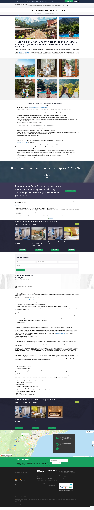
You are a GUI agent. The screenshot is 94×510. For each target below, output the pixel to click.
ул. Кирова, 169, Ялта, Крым (29, 1)
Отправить (19, 270)
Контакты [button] (59, 5)
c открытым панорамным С (24, 52)
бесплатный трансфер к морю (65, 356)
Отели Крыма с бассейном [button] (50, 477)
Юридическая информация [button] (39, 477)
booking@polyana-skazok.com (65, 443)
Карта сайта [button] (50, 487)
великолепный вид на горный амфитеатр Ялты (38, 107)
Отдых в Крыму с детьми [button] (52, 480)
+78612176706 (18, 1)
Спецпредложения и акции (24, 276)
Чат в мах (62, 446)
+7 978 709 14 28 (46, 1)
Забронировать (68, 1)
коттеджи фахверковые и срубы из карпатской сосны (28, 299)
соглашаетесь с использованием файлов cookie (60, 508)
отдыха (30, 146)
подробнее (22, 249)
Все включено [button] (39, 5)
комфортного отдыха (60, 333)
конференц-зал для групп (22, 142)
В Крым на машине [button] (51, 485)
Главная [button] (29, 5)
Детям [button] (50, 5)
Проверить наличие (71, 190)
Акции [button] (53, 5)
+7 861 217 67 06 (65, 5)
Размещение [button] (33, 5)
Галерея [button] (55, 5)
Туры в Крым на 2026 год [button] (41, 484)
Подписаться (56, 462)
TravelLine (17, 15)
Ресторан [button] (44, 5)
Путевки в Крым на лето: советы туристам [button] (41, 481)
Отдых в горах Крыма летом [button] (52, 483)
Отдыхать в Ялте (48, 50)
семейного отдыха (53, 308)
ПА (30, 52)
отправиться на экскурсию (42, 375)
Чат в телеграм (40, 1)
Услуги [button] (47, 5)
